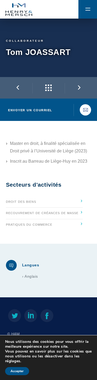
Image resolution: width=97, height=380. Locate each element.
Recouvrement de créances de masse (44, 212)
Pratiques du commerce (44, 223)
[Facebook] (46, 316)
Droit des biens (44, 200)
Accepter (17, 371)
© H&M (13, 334)
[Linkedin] (30, 316)
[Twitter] (14, 316)
